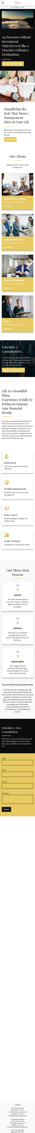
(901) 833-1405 (19, 1121)
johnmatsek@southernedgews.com (17, 1127)
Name (4, 758)
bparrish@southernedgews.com (17, 1116)
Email (4, 770)
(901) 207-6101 (19, 1132)
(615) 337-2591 (19, 1110)
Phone (4, 782)
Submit (6, 809)
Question (5, 793)
